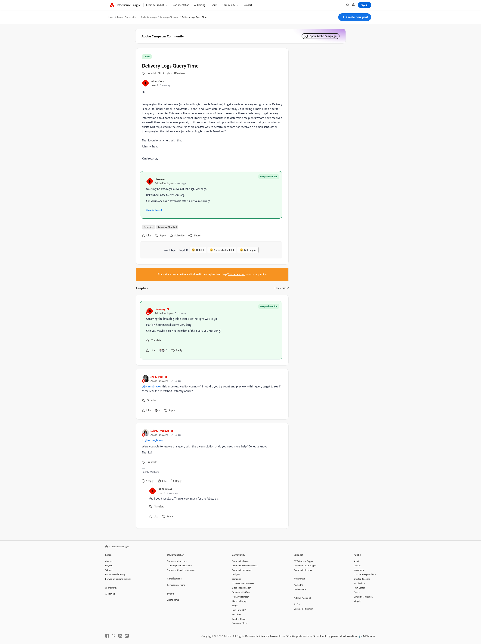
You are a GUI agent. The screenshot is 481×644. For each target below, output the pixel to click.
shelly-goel (157, 376)
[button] (354, 17)
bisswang (160, 179)
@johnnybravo (151, 386)
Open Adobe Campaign (323, 36)
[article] (211, 330)
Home (111, 17)
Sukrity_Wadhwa (160, 430)
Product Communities (127, 17)
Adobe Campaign (149, 17)
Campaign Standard (169, 17)
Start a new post (236, 274)
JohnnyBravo (158, 81)
